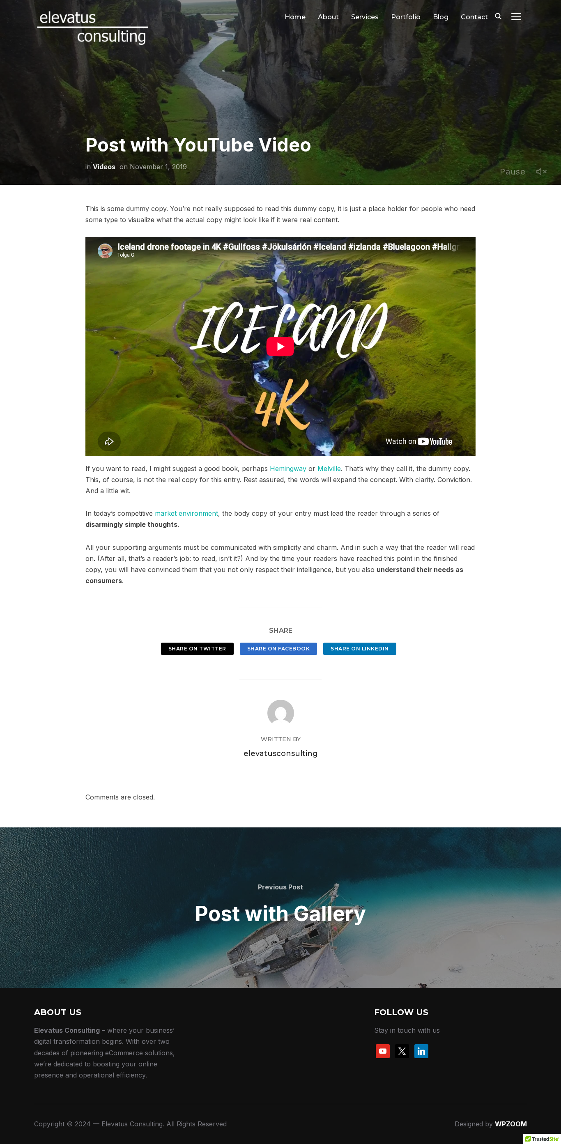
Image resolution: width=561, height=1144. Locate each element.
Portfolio (406, 17)
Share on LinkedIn (360, 649)
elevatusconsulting (281, 753)
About (328, 17)
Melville (329, 468)
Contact (474, 17)
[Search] (498, 15)
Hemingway (288, 468)
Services (365, 17)
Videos (104, 167)
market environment (186, 513)
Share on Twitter (197, 649)
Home (295, 17)
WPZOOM (511, 1124)
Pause (513, 172)
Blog (440, 17)
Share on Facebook (278, 649)
